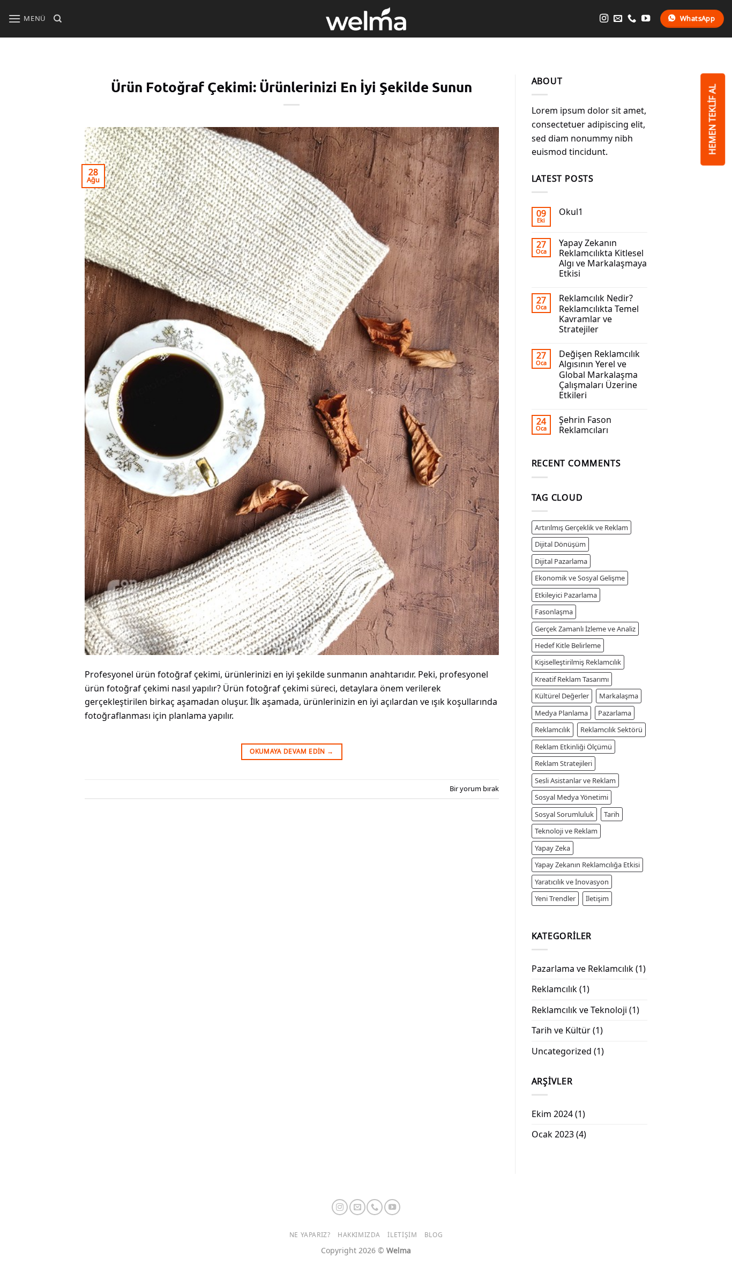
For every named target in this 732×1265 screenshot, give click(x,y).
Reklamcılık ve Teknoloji (579, 1010)
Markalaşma (618, 696)
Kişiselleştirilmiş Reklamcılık (578, 662)
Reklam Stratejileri (563, 763)
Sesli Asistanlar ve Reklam (575, 780)
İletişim (597, 898)
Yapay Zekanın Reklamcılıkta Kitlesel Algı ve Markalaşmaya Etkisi (603, 258)
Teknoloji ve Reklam (566, 831)
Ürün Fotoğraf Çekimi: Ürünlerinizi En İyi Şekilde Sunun (291, 86)
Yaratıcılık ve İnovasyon (572, 882)
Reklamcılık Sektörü (611, 729)
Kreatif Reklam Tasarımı (572, 679)
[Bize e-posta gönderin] (618, 19)
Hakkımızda (359, 1234)
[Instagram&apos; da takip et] (604, 19)
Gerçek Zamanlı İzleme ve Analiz (585, 629)
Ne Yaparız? (310, 1234)
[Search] (58, 19)
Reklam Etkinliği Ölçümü (573, 746)
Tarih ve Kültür (561, 1030)
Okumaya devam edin (291, 751)
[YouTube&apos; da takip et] (645, 19)
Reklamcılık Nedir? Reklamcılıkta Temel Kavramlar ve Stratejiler (599, 313)
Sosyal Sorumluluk (564, 814)
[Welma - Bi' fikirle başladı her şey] (366, 18)
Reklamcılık (552, 729)
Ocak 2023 (553, 1134)
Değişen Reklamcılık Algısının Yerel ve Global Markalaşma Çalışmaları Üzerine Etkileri (599, 374)
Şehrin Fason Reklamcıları (585, 425)
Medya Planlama (561, 713)
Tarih (611, 814)
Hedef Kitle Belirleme (568, 645)
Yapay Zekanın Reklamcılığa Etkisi (587, 864)
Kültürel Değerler (562, 696)
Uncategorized (562, 1051)
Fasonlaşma (554, 611)
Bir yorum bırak (474, 788)
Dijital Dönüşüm (560, 544)
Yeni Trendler (555, 898)
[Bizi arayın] (632, 19)
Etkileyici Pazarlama (566, 595)
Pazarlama (614, 713)
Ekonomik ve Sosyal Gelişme (580, 578)
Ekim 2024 (552, 1114)
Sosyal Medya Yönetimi (571, 797)
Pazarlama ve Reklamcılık (582, 968)
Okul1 (571, 212)
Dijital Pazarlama (561, 561)
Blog (433, 1234)
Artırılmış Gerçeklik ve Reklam (581, 527)
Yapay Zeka (552, 848)
